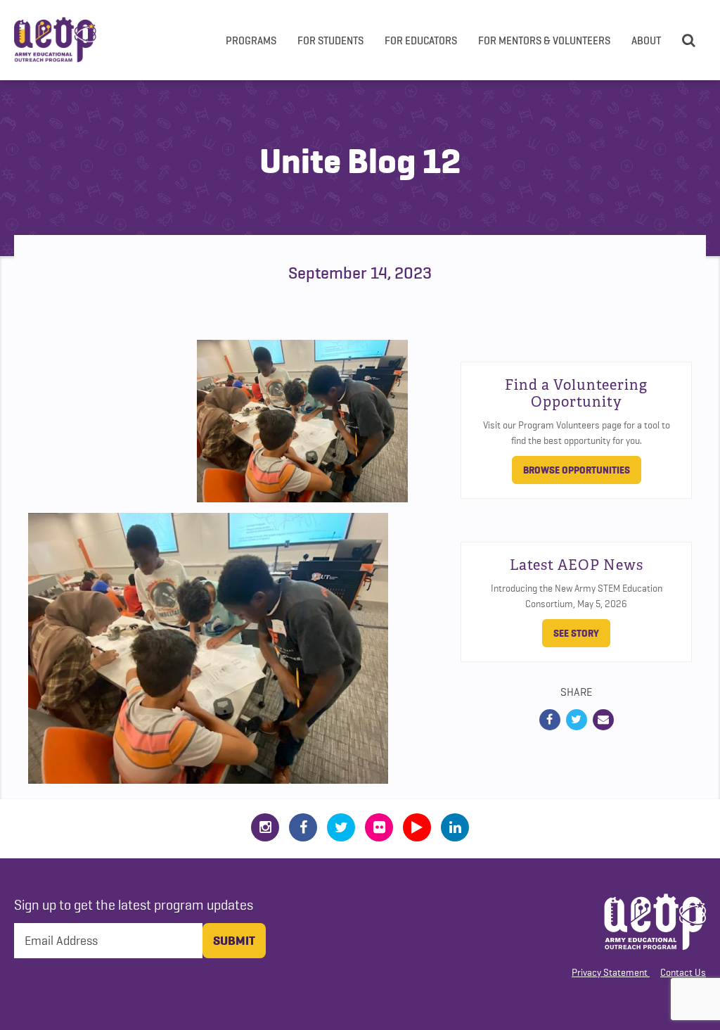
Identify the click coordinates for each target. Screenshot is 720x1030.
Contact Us (683, 972)
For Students (330, 40)
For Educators (421, 40)
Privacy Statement (610, 972)
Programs (251, 40)
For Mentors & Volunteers (544, 40)
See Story (576, 633)
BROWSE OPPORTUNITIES (576, 470)
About (646, 40)
